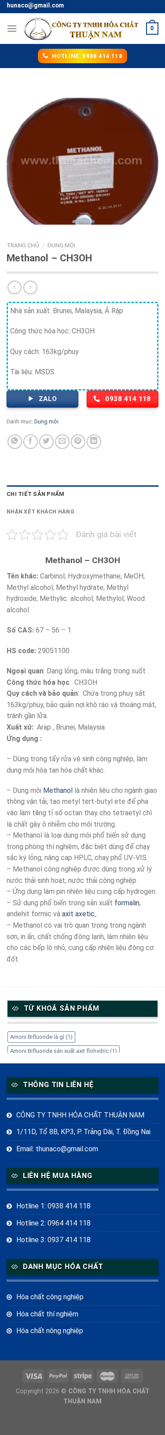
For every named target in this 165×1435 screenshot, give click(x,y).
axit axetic (78, 914)
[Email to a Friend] (62, 441)
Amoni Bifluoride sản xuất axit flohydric (63, 1051)
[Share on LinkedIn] (94, 441)
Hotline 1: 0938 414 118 (53, 1206)
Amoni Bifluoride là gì (41, 1037)
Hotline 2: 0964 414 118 (53, 1223)
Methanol (58, 790)
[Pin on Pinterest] (78, 441)
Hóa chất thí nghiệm (47, 1314)
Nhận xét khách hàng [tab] (40, 511)
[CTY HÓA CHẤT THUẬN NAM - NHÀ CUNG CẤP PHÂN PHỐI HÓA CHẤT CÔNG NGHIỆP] (81, 28)
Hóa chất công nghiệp (50, 1297)
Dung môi (61, 245)
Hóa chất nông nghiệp (49, 1331)
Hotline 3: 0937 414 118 (53, 1240)
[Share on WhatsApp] (14, 441)
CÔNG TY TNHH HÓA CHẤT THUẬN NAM (80, 1115)
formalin (126, 903)
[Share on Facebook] (30, 441)
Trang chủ (23, 245)
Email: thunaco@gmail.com (57, 1149)
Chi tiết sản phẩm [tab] (35, 494)
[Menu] (12, 28)
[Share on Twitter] (46, 441)
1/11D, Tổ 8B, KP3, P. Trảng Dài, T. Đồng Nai (83, 1132)
